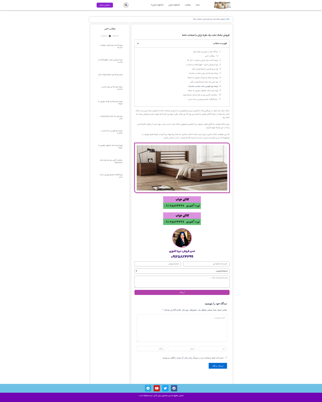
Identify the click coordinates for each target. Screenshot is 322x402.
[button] (126, 5)
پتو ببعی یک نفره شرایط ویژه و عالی (204, 81)
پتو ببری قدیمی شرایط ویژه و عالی (205, 68)
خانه (198, 5)
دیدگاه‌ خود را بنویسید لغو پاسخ (205, 51)
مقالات (188, 5)
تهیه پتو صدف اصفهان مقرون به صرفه (203, 90)
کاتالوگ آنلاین (174, 5)
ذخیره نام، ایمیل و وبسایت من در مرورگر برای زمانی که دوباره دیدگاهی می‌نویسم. (193, 358)
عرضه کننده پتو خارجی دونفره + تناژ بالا (202, 60)
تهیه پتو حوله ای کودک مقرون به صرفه (203, 77)
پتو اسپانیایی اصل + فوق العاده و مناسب (202, 64)
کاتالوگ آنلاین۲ (157, 5)
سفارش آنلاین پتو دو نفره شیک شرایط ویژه (200, 94)
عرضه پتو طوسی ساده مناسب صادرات (203, 86)
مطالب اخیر (210, 56)
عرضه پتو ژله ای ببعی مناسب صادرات (203, 73)
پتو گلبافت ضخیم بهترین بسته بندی (202, 99)
